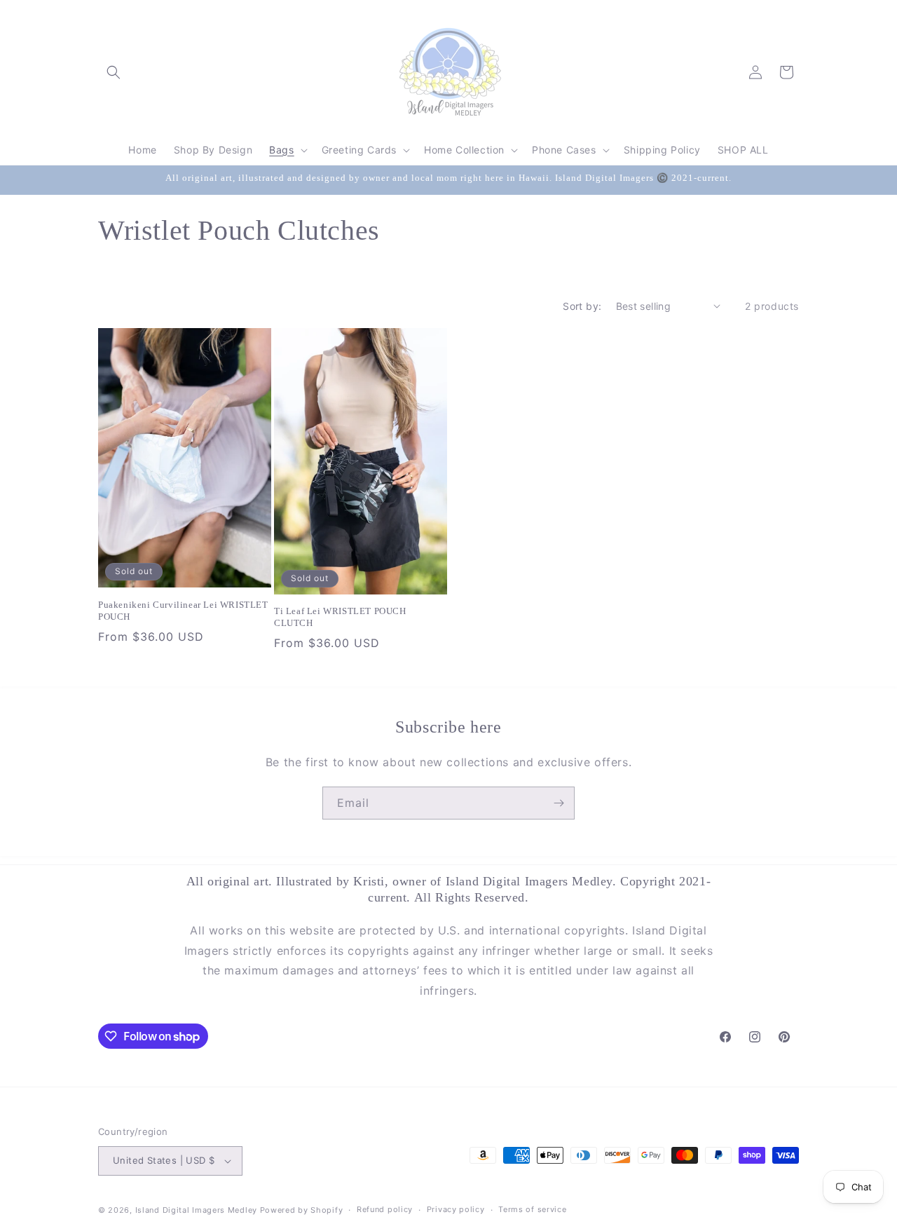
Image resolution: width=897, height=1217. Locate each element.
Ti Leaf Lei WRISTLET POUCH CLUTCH (340, 617)
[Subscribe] (558, 803)
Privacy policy (456, 1209)
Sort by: (582, 306)
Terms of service (532, 1209)
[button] (113, 72)
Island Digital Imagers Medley (196, 1210)
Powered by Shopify (301, 1210)
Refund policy (385, 1209)
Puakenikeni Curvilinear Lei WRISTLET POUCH (183, 610)
